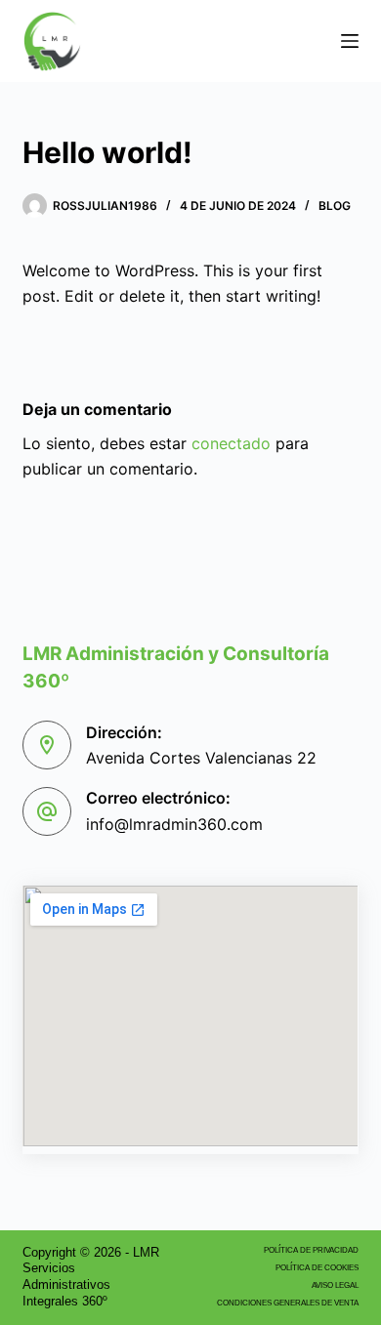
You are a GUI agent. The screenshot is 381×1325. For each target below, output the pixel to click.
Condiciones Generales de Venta (288, 1303)
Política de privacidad (311, 1250)
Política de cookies (317, 1267)
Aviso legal (335, 1285)
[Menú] (350, 41)
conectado (231, 443)
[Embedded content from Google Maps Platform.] (190, 1016)
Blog (334, 205)
